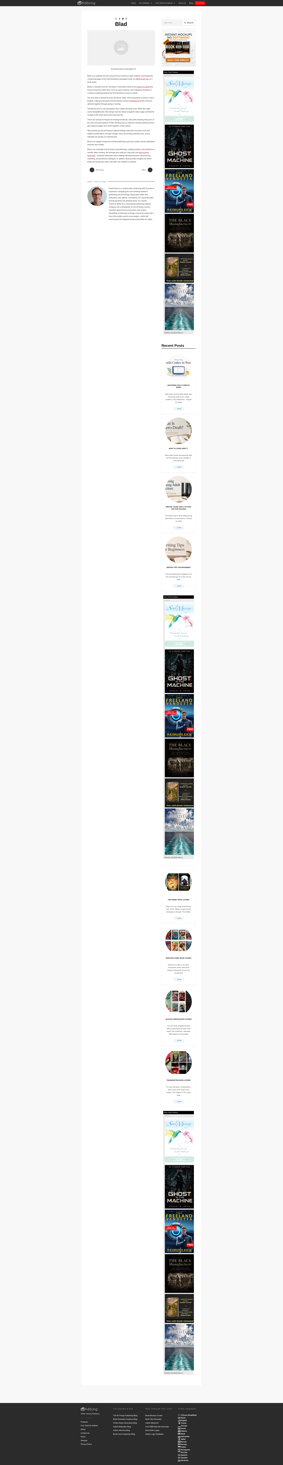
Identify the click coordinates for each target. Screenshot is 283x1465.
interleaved (134, 101)
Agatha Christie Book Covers (179, 1015)
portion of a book (143, 87)
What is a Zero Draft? (179, 443)
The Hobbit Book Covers (179, 894)
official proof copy (142, 79)
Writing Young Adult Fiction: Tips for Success (179, 503)
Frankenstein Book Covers (179, 1076)
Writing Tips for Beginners (179, 562)
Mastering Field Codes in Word (179, 382)
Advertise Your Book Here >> (173, 332)
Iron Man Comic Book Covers (179, 954)
